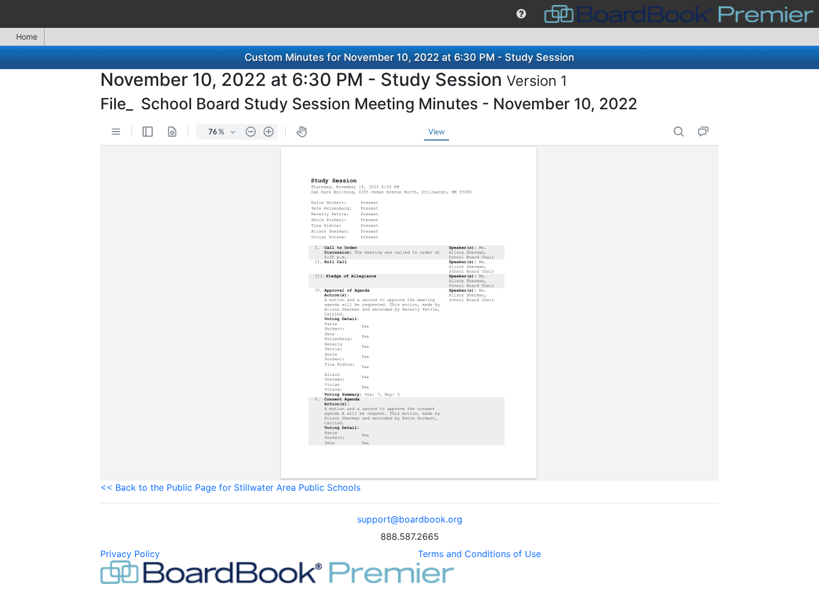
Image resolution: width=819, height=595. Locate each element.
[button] (521, 14)
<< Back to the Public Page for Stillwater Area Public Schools (230, 487)
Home (26, 36)
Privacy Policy (130, 553)
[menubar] (409, 14)
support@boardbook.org (409, 519)
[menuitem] (521, 14)
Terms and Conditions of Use (479, 553)
